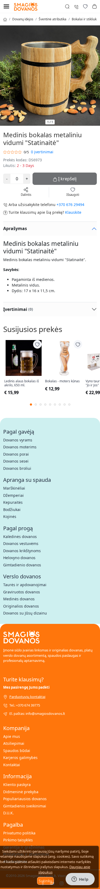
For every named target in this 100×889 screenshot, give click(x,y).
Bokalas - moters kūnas (62, 381)
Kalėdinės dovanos (20, 536)
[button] (94, 6)
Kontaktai (11, 764)
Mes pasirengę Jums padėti (26, 687)
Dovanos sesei (16, 461)
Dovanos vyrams (17, 439)
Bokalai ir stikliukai (85, 19)
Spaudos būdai (16, 750)
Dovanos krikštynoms (22, 550)
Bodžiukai (12, 509)
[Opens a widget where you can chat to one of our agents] (80, 879)
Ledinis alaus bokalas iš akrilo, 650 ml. (21, 383)
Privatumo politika (19, 832)
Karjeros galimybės (20, 757)
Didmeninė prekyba (20, 791)
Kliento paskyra (17, 784)
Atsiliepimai (13, 743)
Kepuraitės (13, 502)
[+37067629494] (76, 6)
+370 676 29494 (70, 204)
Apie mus (11, 736)
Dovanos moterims (20, 446)
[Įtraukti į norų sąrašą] (37, 344)
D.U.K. (8, 812)
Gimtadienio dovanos (22, 564)
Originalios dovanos (21, 606)
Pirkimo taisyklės (18, 839)
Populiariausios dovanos (25, 798)
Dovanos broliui (17, 468)
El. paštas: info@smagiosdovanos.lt (37, 713)
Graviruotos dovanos (21, 591)
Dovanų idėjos (22, 19)
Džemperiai (13, 495)
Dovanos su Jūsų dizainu (25, 613)
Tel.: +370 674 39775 (24, 705)
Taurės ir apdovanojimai (24, 584)
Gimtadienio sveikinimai (24, 805)
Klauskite (73, 212)
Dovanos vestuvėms (20, 543)
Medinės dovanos (19, 598)
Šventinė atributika (52, 19)
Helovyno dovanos (19, 557)
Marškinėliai (14, 488)
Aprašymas (15, 228)
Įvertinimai (18, 309)
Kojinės (9, 516)
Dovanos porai (16, 454)
